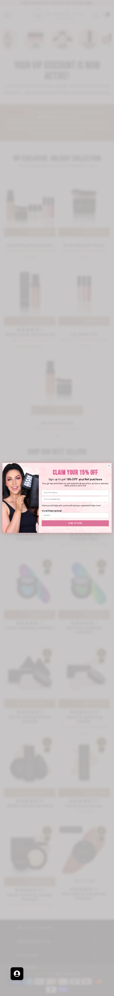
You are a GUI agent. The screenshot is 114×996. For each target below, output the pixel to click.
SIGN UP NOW (75, 523)
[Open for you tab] (17, 973)
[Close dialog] (109, 465)
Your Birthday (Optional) (52, 511)
